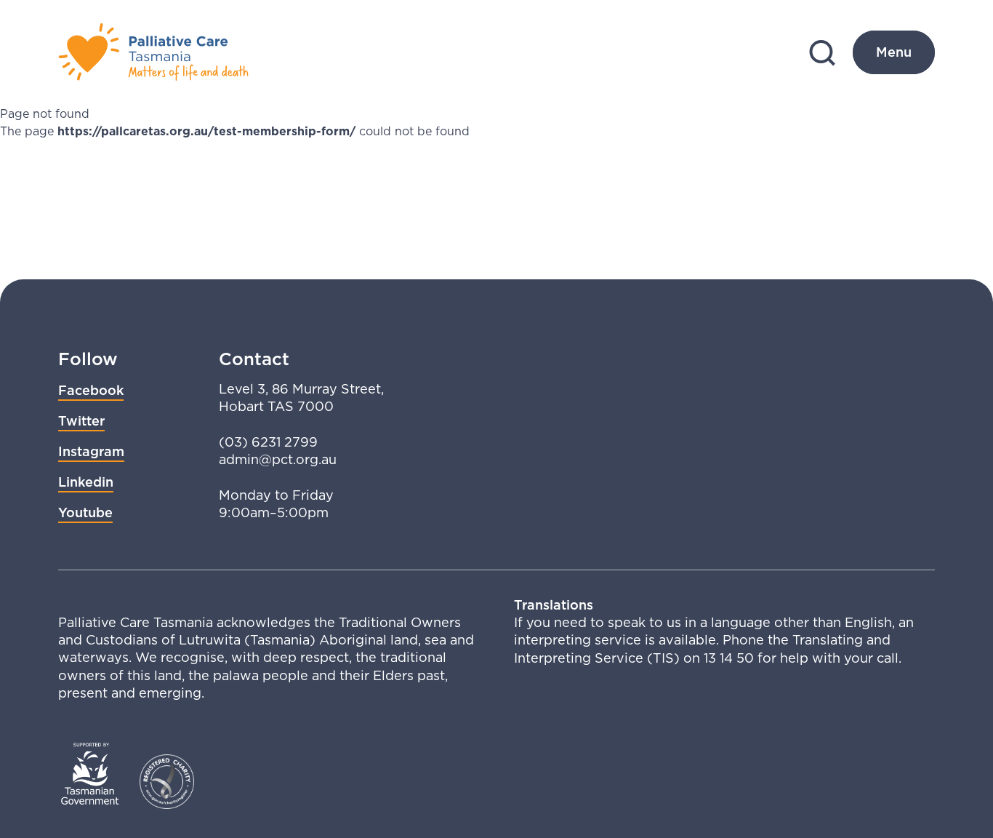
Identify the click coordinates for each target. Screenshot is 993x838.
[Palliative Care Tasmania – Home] (153, 52)
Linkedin (85, 482)
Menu (894, 52)
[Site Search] (822, 52)
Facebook (91, 390)
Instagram (91, 451)
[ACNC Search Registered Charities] (167, 781)
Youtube (85, 512)
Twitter (81, 421)
